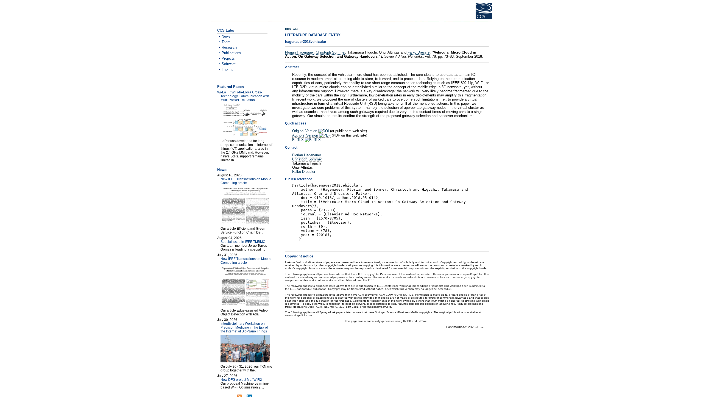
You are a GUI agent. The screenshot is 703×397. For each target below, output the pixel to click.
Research (229, 47)
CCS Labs (291, 28)
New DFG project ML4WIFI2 (241, 380)
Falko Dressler (419, 52)
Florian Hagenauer (299, 52)
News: (222, 170)
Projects (228, 58)
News (226, 36)
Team (226, 42)
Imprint (227, 69)
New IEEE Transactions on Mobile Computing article (246, 181)
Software (229, 64)
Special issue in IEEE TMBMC (243, 242)
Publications (231, 53)
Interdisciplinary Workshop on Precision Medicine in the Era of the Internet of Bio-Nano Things (244, 327)
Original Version (305, 131)
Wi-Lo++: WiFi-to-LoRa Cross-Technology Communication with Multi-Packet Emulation (243, 96)
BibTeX (298, 140)
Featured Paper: (230, 87)
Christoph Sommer (330, 52)
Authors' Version (305, 135)
